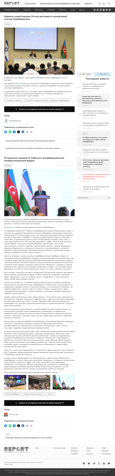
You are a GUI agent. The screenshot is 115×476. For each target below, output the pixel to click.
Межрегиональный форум (33, 394)
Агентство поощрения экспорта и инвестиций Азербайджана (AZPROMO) (52, 100)
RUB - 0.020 (86, 74)
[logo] (12, 3)
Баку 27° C (104, 74)
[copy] (31, 131)
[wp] (10, 131)
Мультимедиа (106, 454)
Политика (74, 448)
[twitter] (104, 10)
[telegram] (101, 10)
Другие (82, 10)
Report (17, 83)
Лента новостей (83, 197)
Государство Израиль (13, 100)
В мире (104, 448)
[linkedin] (107, 10)
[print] (27, 131)
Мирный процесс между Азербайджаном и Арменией (60, 3)
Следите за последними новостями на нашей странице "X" (41, 109)
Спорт (88, 451)
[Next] (92, 3)
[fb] (95, 10)
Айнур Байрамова (15, 120)
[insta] (98, 10)
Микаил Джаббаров (13, 394)
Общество (89, 448)
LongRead (74, 454)
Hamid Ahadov (14, 414)
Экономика (74, 451)
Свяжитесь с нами (59, 448)
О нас (37, 448)
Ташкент (50, 394)
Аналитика (105, 451)
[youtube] (110, 10)
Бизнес (7, 24)
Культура (89, 454)
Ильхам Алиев (30, 3)
